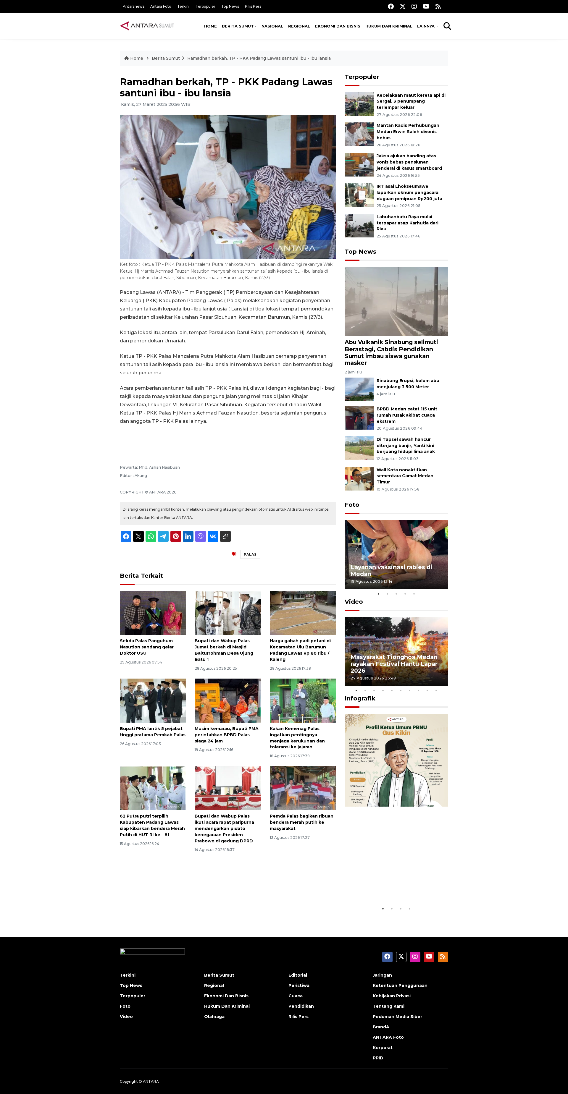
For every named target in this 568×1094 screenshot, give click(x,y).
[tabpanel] (396, 554)
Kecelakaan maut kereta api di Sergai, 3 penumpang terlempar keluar (411, 101)
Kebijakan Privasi (392, 995)
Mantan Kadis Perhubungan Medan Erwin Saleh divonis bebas (408, 131)
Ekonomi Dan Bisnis (337, 26)
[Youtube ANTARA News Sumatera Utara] (426, 6)
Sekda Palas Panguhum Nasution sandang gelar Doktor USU (147, 647)
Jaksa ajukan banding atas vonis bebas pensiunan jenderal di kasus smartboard (409, 162)
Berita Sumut (238, 26)
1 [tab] (379, 594)
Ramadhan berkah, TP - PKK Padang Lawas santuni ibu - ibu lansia (259, 58)
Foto (352, 504)
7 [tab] (410, 690)
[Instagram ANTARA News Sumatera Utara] (414, 6)
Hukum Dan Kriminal (227, 1006)
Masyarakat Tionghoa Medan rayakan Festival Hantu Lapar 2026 (394, 663)
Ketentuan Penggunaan (400, 985)
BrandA (381, 1027)
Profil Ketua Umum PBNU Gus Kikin (395, 885)
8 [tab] (419, 690)
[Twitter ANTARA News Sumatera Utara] (403, 6)
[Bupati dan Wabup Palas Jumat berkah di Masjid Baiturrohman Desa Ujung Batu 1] (228, 612)
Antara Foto (160, 6)
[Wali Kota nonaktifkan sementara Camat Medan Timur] (359, 478)
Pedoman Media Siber (397, 1016)
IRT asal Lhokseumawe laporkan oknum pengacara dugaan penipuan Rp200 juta (409, 192)
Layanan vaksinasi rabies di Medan (391, 570)
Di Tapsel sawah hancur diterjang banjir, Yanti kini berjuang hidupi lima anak (406, 445)
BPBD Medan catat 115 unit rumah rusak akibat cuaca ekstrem (407, 415)
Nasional (272, 26)
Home (210, 26)
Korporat (383, 1047)
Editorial (297, 975)
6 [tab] (401, 690)
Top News (230, 6)
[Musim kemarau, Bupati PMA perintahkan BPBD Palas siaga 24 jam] (228, 700)
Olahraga (214, 1016)
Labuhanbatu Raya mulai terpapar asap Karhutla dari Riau (407, 223)
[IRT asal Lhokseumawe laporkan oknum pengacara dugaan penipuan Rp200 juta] (359, 195)
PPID (378, 1058)
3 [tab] (396, 594)
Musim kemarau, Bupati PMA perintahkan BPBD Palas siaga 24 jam (227, 735)
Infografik (360, 698)
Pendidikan (301, 1006)
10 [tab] (436, 690)
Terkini (183, 6)
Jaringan (382, 975)
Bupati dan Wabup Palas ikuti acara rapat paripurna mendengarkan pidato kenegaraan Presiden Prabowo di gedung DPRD (224, 828)
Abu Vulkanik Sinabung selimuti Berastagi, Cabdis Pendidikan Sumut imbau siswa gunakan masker (391, 352)
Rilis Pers (253, 6)
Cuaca (295, 995)
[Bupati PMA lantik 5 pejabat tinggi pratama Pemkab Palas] (153, 700)
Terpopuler (205, 6)
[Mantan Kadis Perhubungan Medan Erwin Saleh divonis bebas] (359, 134)
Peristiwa (298, 985)
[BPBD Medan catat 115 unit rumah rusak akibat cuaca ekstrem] (359, 417)
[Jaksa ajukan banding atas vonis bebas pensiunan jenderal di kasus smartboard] (359, 164)
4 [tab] (405, 594)
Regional (299, 26)
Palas (250, 554)
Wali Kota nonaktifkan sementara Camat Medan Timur (405, 476)
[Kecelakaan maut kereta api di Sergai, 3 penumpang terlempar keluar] (359, 103)
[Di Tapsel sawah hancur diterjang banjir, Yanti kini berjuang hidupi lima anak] (359, 448)
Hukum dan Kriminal (388, 26)
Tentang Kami (388, 1006)
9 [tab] (427, 690)
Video (354, 601)
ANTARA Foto (388, 1037)
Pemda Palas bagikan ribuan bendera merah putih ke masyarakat (301, 822)
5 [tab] (414, 594)
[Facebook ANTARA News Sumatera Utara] (391, 6)
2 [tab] (387, 594)
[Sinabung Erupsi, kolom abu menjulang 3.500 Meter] (359, 389)
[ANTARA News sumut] (149, 25)
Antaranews (133, 6)
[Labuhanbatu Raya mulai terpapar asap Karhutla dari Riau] (359, 225)
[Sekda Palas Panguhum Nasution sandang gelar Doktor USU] (153, 612)
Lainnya (426, 26)
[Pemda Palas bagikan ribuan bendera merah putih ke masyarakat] (303, 788)
